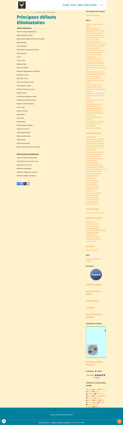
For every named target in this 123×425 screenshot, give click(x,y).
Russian (101, 402)
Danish (97, 400)
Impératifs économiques (93, 110)
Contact (73, 5)
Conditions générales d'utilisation (61, 422)
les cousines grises (91, 50)
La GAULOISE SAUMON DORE (95, 63)
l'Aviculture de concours (93, 41)
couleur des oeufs (100, 169)
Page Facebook (90, 5)
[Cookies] (4, 421)
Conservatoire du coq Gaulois (94, 72)
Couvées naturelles (92, 230)
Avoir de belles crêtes (92, 232)
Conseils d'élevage (28, 12)
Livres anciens (90, 221)
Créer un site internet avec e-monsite (61, 414)
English (96, 389)
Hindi (96, 402)
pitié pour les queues (92, 182)
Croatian (90, 402)
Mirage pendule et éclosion (94, 165)
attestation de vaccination (94, 154)
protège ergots (90, 178)
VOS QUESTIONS (91, 137)
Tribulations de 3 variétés (93, 54)
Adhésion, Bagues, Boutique (94, 33)
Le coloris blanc (90, 52)
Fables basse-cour (91, 234)
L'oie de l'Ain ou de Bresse (93, 128)
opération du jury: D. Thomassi (95, 143)
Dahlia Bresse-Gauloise (93, 106)
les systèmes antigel (92, 199)
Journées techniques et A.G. (94, 104)
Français (90, 389)
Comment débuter (91, 150)
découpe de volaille (92, 180)
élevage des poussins (92, 176)
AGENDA (88, 28)
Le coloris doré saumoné (93, 78)
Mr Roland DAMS (97, 108)
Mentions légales (44, 422)
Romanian (97, 396)
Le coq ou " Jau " (90, 115)
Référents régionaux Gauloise (95, 65)
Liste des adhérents (92, 250)
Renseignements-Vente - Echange (96, 43)
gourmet (88, 261)
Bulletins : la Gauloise (92, 39)
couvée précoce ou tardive (94, 171)
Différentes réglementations (94, 113)
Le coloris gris (101, 50)
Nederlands (91, 393)
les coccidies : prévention (93, 173)
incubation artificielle (92, 163)
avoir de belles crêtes (92, 186)
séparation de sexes (92, 188)
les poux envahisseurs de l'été (95, 152)
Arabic (96, 406)
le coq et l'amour (91, 241)
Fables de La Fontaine (92, 237)
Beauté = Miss (90, 191)
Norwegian (90, 398)
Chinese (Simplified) (93, 404)
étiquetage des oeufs (92, 197)
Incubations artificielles (93, 228)
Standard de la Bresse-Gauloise (95, 46)
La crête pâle (99, 52)
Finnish (98, 398)
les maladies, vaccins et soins (95, 167)
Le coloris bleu (90, 56)
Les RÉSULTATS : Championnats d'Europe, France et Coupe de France (95, 95)
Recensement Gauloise (93, 76)
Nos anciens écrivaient (92, 226)
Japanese (90, 406)
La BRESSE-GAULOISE (92, 48)
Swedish (90, 396)
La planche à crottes (92, 201)
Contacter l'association (93, 15)
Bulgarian (90, 400)
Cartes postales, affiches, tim (95, 213)
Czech (103, 400)
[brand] (22, 5)
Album (80, 5)
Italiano (89, 391)
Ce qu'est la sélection (92, 224)
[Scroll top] (119, 421)
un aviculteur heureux (92, 156)
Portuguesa (99, 393)
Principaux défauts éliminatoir (95, 145)
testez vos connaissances (93, 259)
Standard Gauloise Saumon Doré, (96, 74)
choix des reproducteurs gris (94, 158)
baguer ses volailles (92, 204)
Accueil (66, 5)
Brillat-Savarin (102, 230)
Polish (104, 396)
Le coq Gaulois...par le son (94, 123)
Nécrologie (89, 108)
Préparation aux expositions (94, 141)
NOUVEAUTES (95, 28)
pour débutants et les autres (94, 147)
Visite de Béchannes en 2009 (94, 121)
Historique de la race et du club (95, 31)
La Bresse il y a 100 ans (93, 239)
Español (102, 389)
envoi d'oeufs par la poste (93, 193)
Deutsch (96, 391)
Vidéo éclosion (90, 169)
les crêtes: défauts (91, 184)
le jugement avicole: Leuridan (95, 139)
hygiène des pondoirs (92, 195)
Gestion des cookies (78, 422)
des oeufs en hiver (91, 160)
